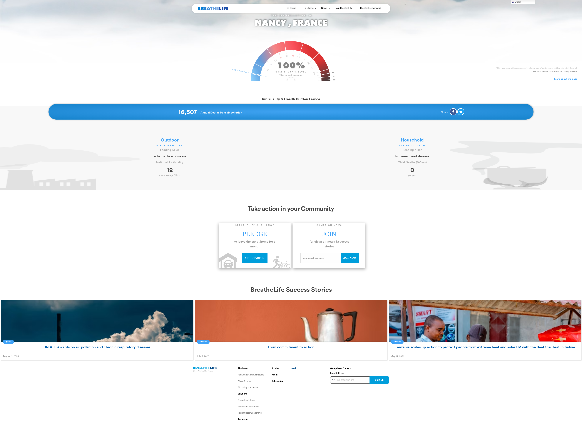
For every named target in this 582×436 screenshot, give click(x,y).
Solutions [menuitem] (309, 8)
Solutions (242, 394)
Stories (275, 368)
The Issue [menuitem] (290, 8)
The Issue (243, 368)
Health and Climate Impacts (251, 374)
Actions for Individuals (248, 406)
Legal (293, 368)
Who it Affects (244, 381)
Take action (277, 381)
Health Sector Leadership (250, 413)
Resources (243, 419)
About (275, 374)
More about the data (565, 79)
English (517, 2)
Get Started (254, 257)
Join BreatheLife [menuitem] (344, 8)
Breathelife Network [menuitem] (370, 8)
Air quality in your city (248, 387)
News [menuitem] (324, 8)
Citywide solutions (246, 400)
